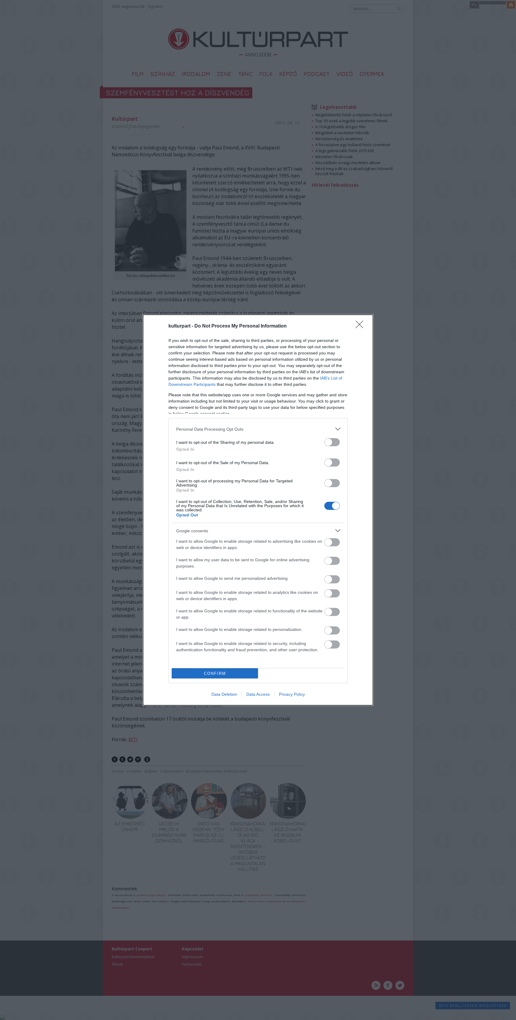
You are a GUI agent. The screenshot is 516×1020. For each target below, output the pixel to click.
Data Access (258, 694)
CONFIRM (215, 673)
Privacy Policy (292, 694)
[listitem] (258, 429)
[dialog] (258, 510)
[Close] (361, 326)
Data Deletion (224, 694)
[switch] (332, 442)
